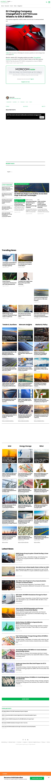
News (2, 6)
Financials (22, 102)
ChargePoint (9, 102)
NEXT (43, 106)
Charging (14, 102)
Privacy (43, 742)
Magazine (20, 6)
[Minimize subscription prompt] (49, 777)
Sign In (32, 79)
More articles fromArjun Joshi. (15, 98)
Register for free (25, 82)
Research (7, 6)
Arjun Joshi (14, 23)
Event (11, 6)
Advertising (4, 742)
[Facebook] (23, 739)
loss (27, 102)
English (8, 1)
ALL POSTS (25, 106)
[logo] (4, 2)
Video (15, 6)
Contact (19, 742)
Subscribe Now (37, 778)
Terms (48, 742)
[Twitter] (25, 739)
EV (18, 102)
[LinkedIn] (28, 739)
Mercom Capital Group (34, 742)
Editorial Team (11, 742)
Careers (25, 742)
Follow (7, 53)
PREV (8, 106)
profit (30, 102)
